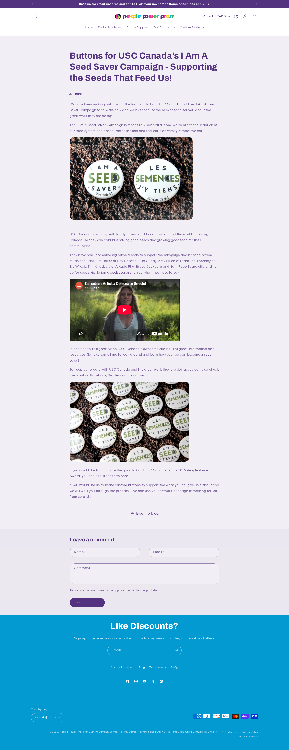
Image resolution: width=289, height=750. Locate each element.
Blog (142, 667)
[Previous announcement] (32, 4)
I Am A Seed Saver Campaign (99, 125)
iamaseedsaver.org (116, 272)
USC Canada (169, 104)
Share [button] (78, 93)
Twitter (113, 375)
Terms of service (248, 736)
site (162, 349)
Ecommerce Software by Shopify (197, 732)
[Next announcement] (256, 4)
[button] (35, 16)
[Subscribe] (176, 650)
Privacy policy (249, 732)
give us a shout (200, 485)
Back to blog (147, 513)
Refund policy (229, 732)
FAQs (174, 667)
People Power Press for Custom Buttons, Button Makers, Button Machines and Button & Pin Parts (118, 732)
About (130, 667)
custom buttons (128, 485)
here (124, 476)
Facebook (98, 375)
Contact (116, 667)
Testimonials (158, 667)
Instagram (135, 375)
